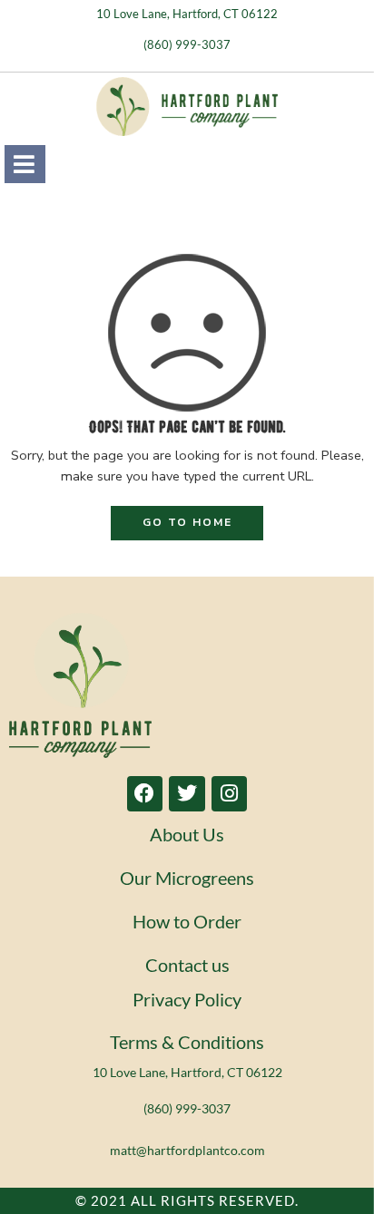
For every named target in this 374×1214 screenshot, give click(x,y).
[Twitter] (187, 794)
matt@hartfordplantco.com (187, 1150)
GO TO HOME (187, 522)
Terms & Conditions (187, 1042)
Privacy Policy (187, 999)
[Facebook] (145, 794)
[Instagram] (230, 794)
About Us (187, 834)
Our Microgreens (187, 878)
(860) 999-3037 (187, 44)
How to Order (187, 921)
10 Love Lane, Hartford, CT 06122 (187, 13)
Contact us (187, 965)
